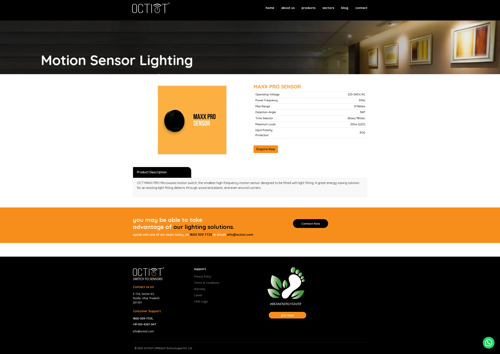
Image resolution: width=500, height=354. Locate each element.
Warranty (199, 289)
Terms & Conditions (206, 283)
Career (198, 295)
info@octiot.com (240, 235)
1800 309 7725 (201, 235)
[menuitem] (270, 8)
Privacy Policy (202, 276)
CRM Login (201, 301)
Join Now (287, 315)
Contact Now (310, 223)
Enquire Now (265, 149)
